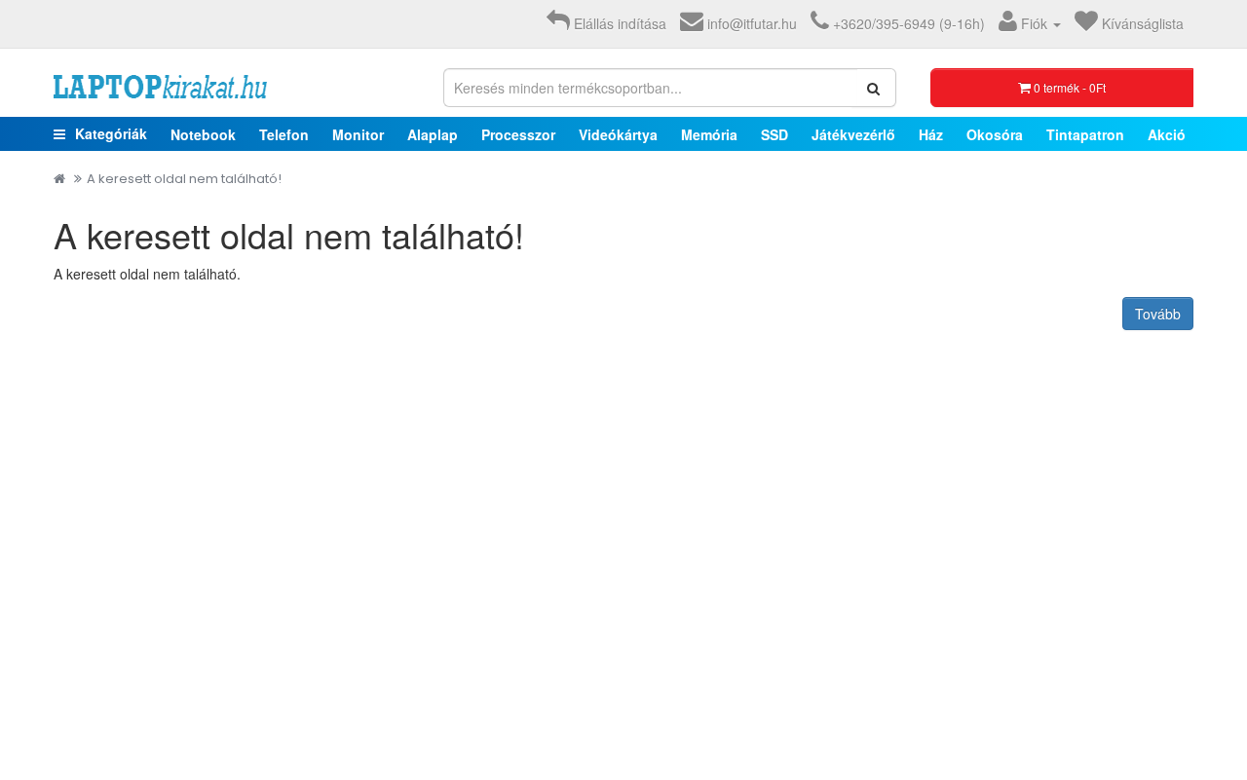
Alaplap (432, 134)
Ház (931, 134)
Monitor (358, 134)
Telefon (284, 134)
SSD (774, 134)
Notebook (203, 134)
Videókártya (618, 134)
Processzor (518, 134)
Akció (1167, 134)
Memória (709, 134)
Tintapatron (1085, 134)
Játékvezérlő (853, 134)
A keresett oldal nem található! (184, 178)
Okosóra (994, 134)
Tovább (1158, 313)
